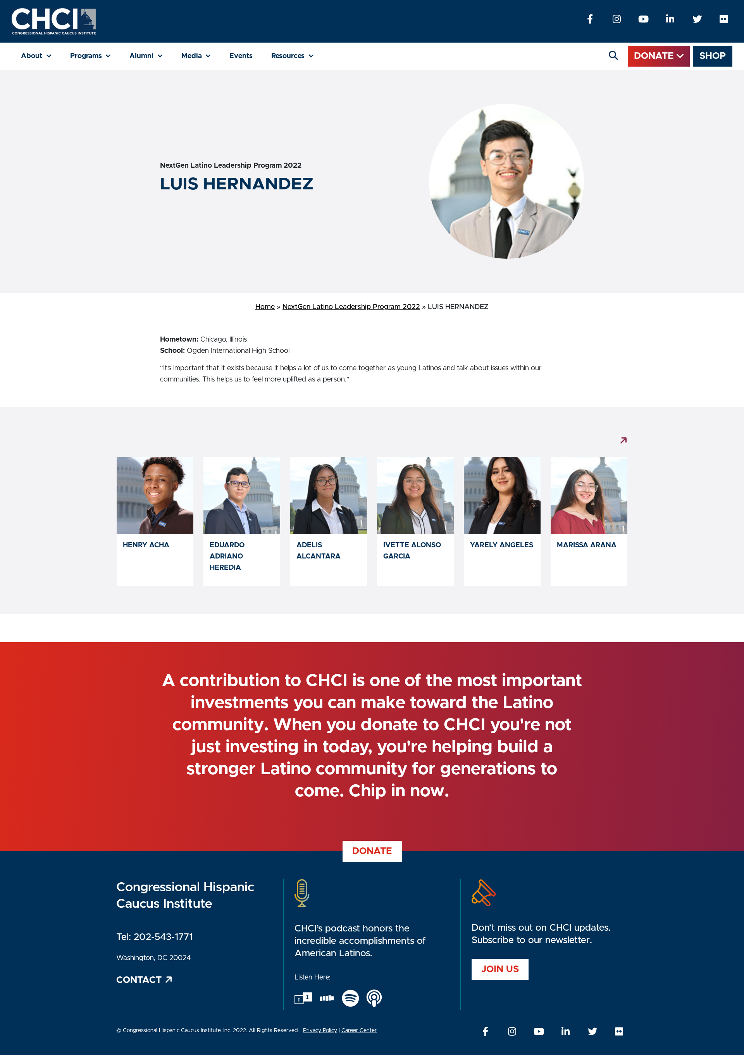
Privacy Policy (320, 1030)
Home (265, 307)
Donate (655, 56)
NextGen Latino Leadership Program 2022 (351, 307)
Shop (712, 56)
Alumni (150, 56)
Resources (297, 56)
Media (200, 56)
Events (241, 56)
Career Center (359, 1030)
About (41, 56)
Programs (95, 56)
